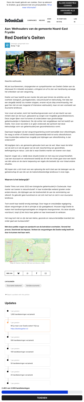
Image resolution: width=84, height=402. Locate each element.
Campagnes (32, 20)
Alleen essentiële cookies (67, 4)
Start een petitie (61, 20)
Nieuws (42, 20)
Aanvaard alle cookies (67, 11)
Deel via (9, 273)
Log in (75, 20)
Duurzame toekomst (14, 286)
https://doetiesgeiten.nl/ (19, 329)
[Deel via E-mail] (45, 273)
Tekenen (42, 398)
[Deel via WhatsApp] (27, 273)
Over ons (49, 20)
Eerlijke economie (32, 286)
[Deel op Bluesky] (18, 273)
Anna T (14, 46)
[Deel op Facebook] (36, 273)
